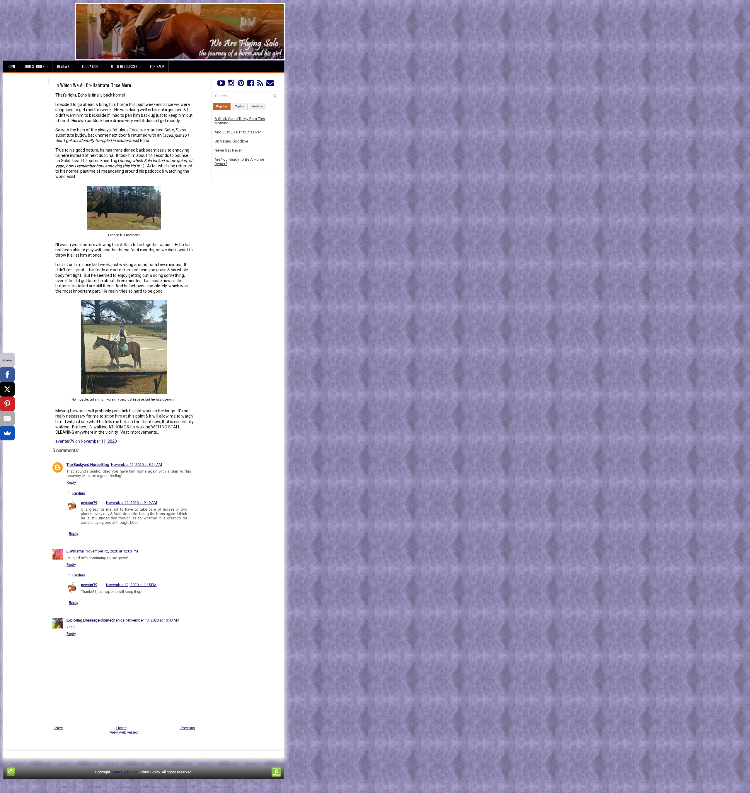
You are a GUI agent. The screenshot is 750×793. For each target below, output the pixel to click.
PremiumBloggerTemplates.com (162, 787)
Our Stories (36, 66)
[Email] (7, 418)
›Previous (187, 728)
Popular (221, 106)
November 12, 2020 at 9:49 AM (131, 502)
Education (92, 66)
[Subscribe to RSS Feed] (260, 84)
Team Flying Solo (124, 772)
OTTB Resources (126, 66)
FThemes (79, 787)
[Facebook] (250, 84)
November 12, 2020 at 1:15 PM (131, 585)
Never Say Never (228, 150)
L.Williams (75, 551)
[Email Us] (270, 84)
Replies (78, 493)
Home (12, 66)
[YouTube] (221, 84)
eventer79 (64, 441)
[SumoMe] (7, 433)
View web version (124, 732)
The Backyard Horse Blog (88, 464)
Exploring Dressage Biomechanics (96, 620)
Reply (71, 482)
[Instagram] (231, 84)
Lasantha (127, 787)
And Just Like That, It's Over (237, 132)
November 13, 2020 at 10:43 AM (152, 620)
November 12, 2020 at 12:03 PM (112, 551)
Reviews (65, 66)
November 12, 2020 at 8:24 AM (136, 464)
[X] (7, 389)
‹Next (58, 728)
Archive (257, 106)
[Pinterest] (241, 84)
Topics (239, 106)
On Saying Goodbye (231, 141)
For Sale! (157, 66)
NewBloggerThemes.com (211, 787)
